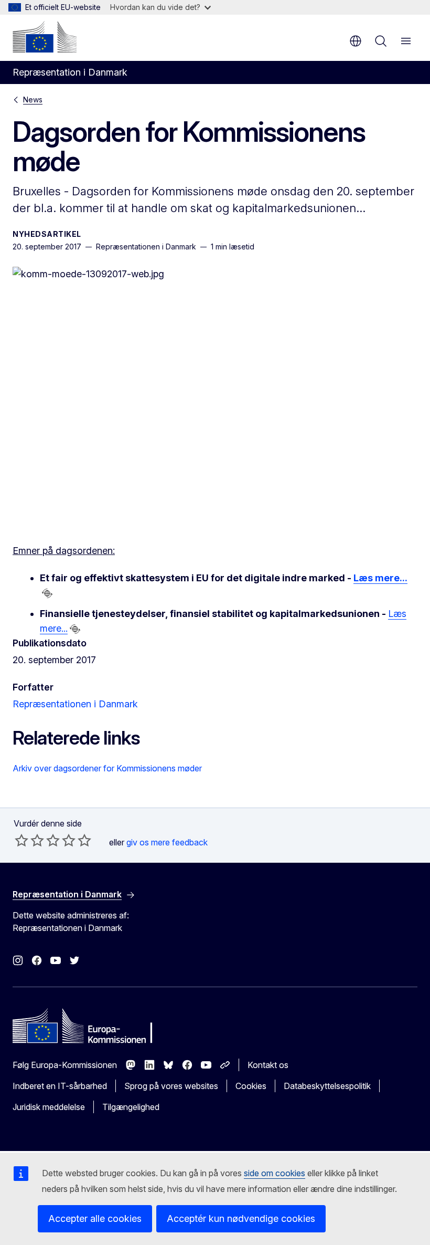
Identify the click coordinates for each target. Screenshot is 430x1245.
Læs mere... (380, 577)
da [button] (355, 41)
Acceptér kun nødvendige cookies (241, 1218)
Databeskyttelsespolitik (327, 1086)
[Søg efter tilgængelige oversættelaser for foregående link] (47, 593)
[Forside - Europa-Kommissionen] (45, 37)
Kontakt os (268, 1065)
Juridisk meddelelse (49, 1107)
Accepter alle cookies (95, 1218)
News (32, 99)
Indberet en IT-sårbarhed (60, 1086)
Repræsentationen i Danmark (75, 703)
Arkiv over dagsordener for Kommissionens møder (107, 768)
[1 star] (21, 840)
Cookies (250, 1086)
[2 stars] (29, 840)
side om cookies (274, 1173)
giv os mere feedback (167, 842)
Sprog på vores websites (171, 1086)
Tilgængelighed (130, 1107)
